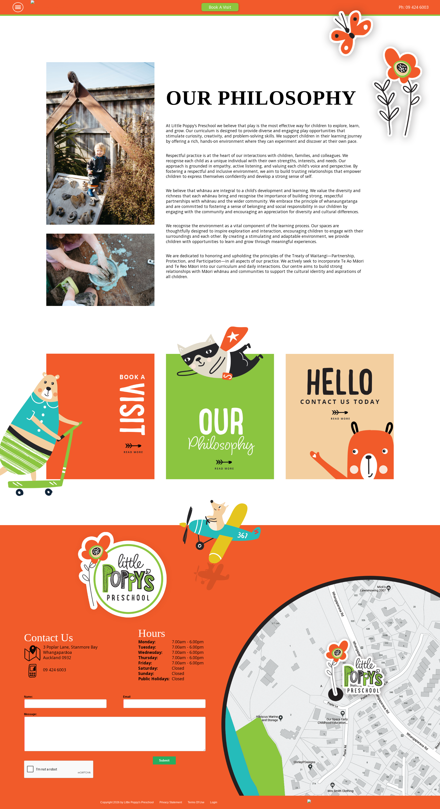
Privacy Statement (171, 802)
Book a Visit (220, 7)
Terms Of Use (196, 802)
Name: (28, 696)
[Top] (423, 797)
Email (126, 696)
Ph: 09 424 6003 (414, 7)
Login (213, 802)
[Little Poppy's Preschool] (47, 6)
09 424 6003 (54, 669)
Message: (30, 714)
